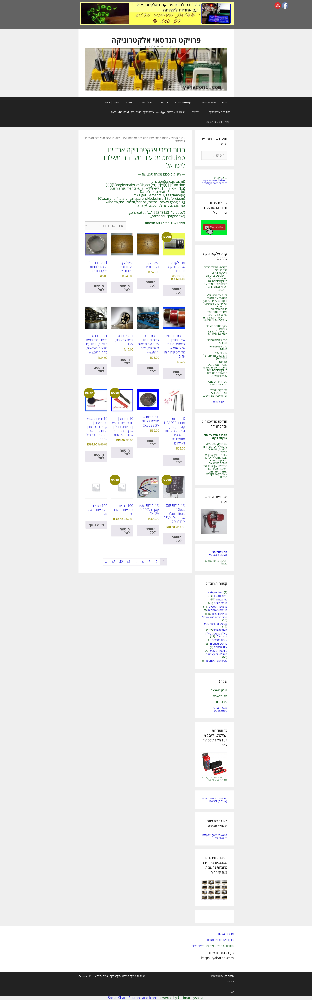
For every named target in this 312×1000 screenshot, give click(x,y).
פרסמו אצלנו (226, 934)
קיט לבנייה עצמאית (216, 654)
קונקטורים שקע (218, 651)
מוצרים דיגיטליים (218, 606)
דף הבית (226, 102)
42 (121, 561)
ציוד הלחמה (220, 647)
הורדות (128, 102)
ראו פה (230, 981)
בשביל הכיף (148, 102)
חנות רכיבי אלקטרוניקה (219, 112)
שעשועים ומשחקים (216, 660)
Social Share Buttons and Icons (132, 997)
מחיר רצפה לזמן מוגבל (214, 617)
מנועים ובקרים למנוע (215, 624)
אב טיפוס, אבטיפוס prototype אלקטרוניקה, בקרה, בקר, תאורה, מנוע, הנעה (148, 112)
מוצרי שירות (220, 603)
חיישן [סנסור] (219, 596)
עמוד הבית (178, 138)
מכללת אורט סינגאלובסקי (220, 709)
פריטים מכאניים (218, 643)
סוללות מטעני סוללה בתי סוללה (215, 635)
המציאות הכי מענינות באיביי (217, 553)
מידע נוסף (96, 524)
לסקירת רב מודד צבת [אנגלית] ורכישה (214, 799)
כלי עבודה (221, 599)
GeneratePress (87, 976)
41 (128, 561)
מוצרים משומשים (217, 610)
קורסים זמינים (184, 102)
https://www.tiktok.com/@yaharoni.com (214, 181)
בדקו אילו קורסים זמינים (220, 940)
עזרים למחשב (219, 640)
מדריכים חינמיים (208, 102)
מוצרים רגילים (219, 614)
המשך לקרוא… (219, 401)
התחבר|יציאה (112, 102)
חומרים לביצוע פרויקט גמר (217, 121)
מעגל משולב (220, 630)
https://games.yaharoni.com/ (214, 836)
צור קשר (164, 102)
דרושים (195, 112)
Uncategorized (213, 592)
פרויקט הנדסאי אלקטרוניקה (156, 40)
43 (114, 561)
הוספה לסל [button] (176, 291)
